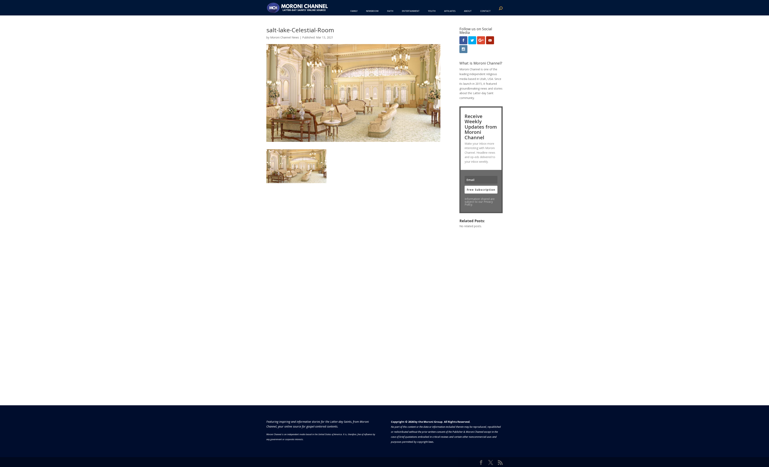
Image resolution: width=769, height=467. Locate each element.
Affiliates (449, 10)
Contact (485, 10)
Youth (432, 10)
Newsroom (372, 10)
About (468, 10)
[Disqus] (353, 233)
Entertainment (411, 10)
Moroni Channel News (284, 37)
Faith (390, 10)
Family (353, 10)
